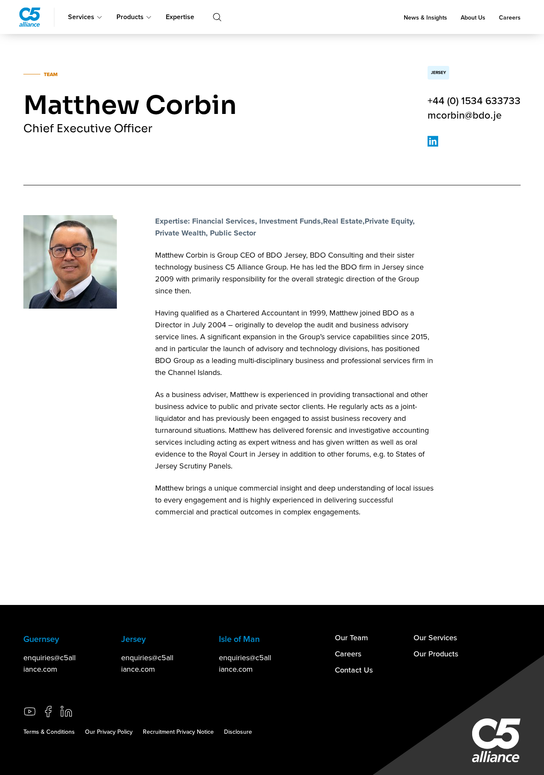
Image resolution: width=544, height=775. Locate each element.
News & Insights (425, 17)
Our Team (351, 637)
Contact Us (354, 669)
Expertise (180, 17)
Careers (510, 17)
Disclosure (238, 731)
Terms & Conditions (49, 731)
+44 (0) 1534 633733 (474, 100)
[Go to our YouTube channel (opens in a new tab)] (29, 711)
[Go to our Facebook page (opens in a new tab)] (48, 711)
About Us (473, 17)
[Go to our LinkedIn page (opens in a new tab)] (66, 711)
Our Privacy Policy (109, 731)
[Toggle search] (217, 17)
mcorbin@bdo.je (465, 115)
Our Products (436, 653)
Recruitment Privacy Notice (178, 731)
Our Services (435, 637)
